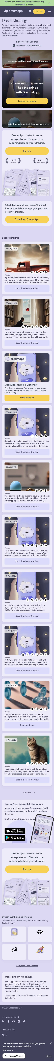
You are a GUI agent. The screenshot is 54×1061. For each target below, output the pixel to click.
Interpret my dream (27, 101)
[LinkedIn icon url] (3, 1021)
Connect (30, 4)
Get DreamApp (27, 397)
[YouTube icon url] (13, 1021)
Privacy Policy (8, 1029)
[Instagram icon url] (19, 1021)
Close (48, 1056)
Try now (39, 11)
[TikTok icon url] (24, 1021)
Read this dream (27, 725)
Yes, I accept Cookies (14, 1056)
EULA (4, 1035)
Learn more (8, 1050)
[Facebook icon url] (8, 1021)
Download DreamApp (27, 219)
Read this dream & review (27, 288)
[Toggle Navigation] (49, 11)
